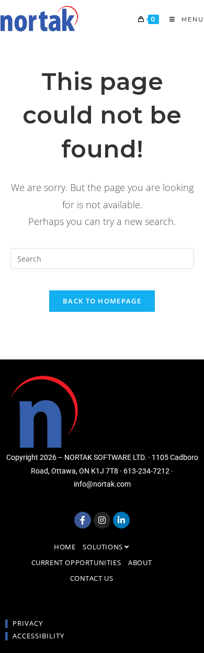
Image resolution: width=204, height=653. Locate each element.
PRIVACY (28, 623)
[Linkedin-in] (121, 520)
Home (64, 546)
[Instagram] (102, 520)
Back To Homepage (102, 301)
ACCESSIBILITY (38, 635)
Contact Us (92, 578)
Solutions (103, 546)
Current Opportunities (76, 562)
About (140, 562)
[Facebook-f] (82, 520)
